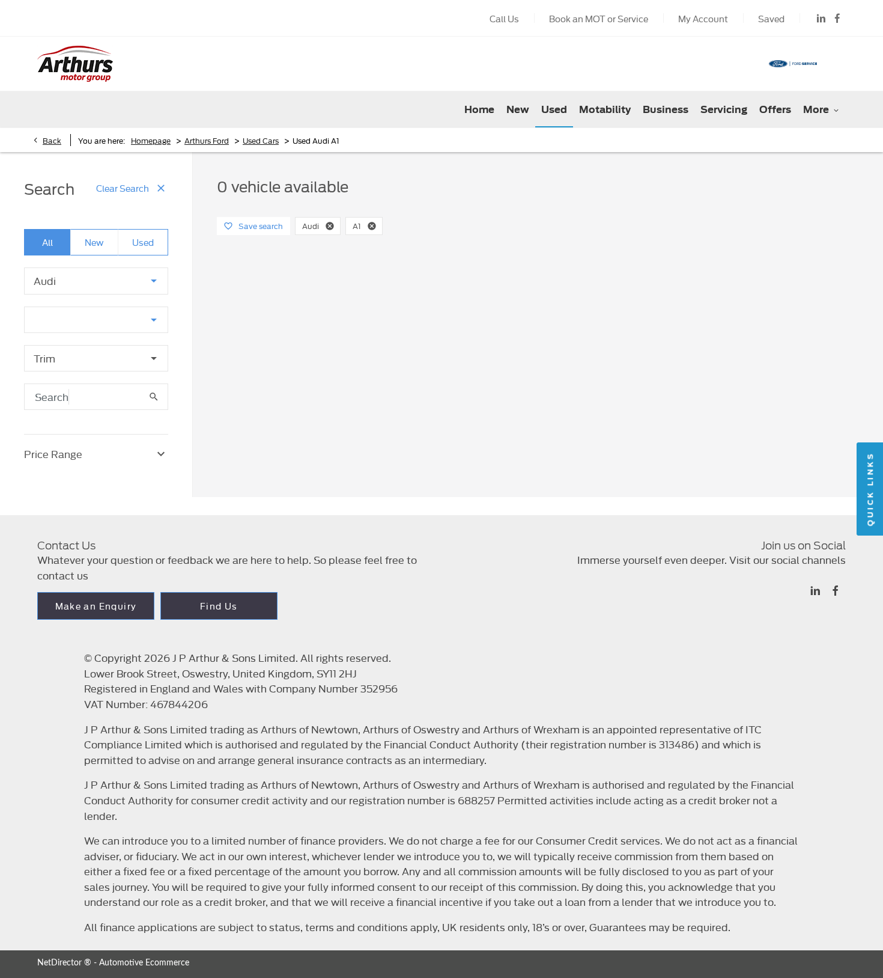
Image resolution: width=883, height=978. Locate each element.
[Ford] (793, 63)
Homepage (151, 140)
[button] (134, 281)
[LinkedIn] (821, 18)
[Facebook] (837, 18)
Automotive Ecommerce (144, 963)
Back (52, 140)
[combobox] (96, 281)
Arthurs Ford (206, 140)
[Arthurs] (75, 64)
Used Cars (261, 140)
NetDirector (60, 963)
